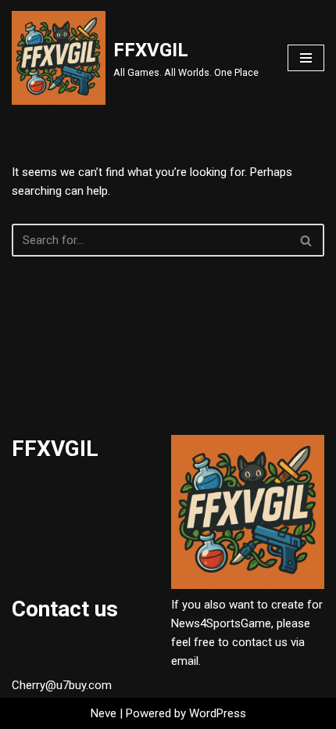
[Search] (306, 240)
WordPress (217, 713)
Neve (103, 713)
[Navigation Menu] (306, 58)
